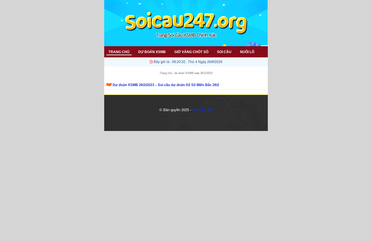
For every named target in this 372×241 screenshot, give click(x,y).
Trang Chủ (119, 52)
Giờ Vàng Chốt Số (191, 52)
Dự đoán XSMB (152, 52)
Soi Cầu (224, 52)
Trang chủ (166, 73)
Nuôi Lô (247, 52)
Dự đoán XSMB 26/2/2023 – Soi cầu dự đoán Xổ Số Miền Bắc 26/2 (166, 85)
